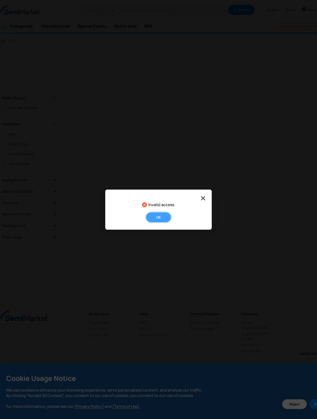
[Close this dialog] (203, 198)
